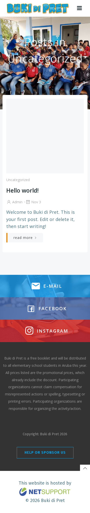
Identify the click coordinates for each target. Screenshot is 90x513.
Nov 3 (36, 202)
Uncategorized (18, 179)
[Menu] (79, 8)
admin (17, 202)
